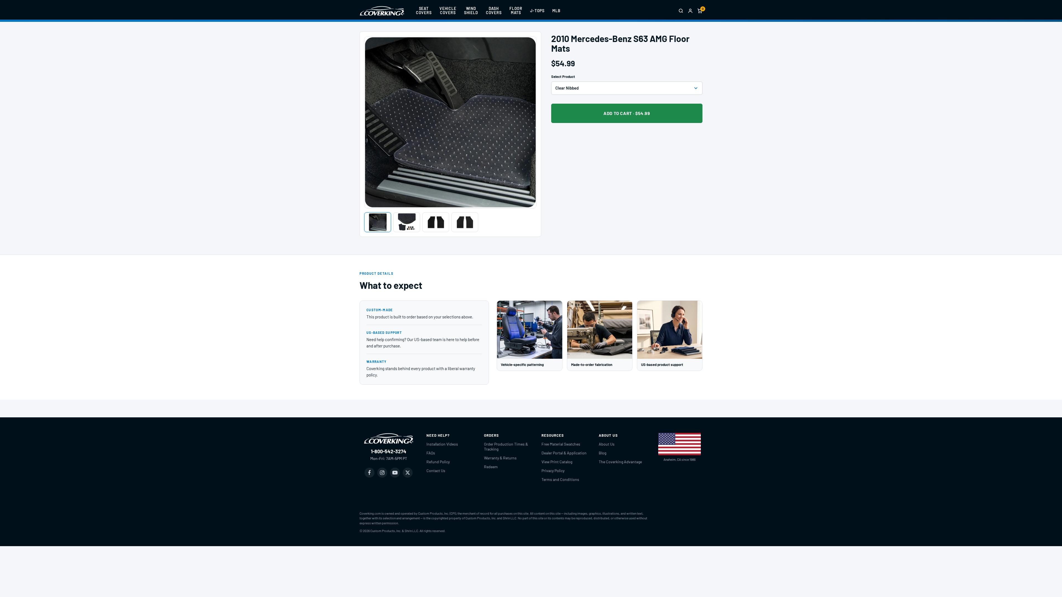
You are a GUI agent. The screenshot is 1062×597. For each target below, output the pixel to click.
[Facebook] (369, 473)
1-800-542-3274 (388, 451)
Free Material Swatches (561, 444)
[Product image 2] (406, 222)
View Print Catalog (557, 461)
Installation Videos (442, 444)
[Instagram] (382, 473)
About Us (607, 444)
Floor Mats (515, 10)
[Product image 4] (464, 222)
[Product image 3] (435, 222)
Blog (602, 453)
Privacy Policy (553, 470)
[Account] (690, 11)
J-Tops (537, 10)
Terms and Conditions (560, 479)
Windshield (471, 10)
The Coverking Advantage (620, 461)
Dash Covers (494, 10)
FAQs (430, 453)
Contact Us (435, 470)
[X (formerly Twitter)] (408, 473)
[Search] (681, 11)
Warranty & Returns (500, 457)
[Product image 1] (377, 222)
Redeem (491, 466)
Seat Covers (424, 10)
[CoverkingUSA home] (382, 11)
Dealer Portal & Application (564, 453)
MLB (556, 10)
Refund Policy (438, 461)
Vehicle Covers (447, 10)
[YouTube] (395, 473)
